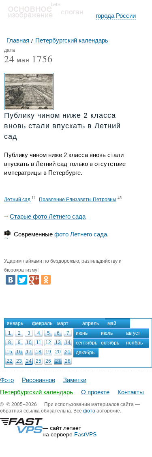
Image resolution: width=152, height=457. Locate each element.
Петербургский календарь (36, 392)
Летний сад (17, 199)
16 (19, 352)
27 (58, 361)
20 (58, 352)
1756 (42, 58)
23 (19, 361)
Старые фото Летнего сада (48, 216)
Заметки (74, 379)
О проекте (95, 392)
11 (38, 342)
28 (68, 361)
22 (9, 361)
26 (48, 361)
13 (58, 342)
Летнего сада (88, 234)
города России (116, 15)
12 (48, 342)
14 (68, 342)
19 (48, 352)
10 (29, 342)
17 (29, 352)
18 (38, 352)
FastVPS (85, 434)
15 (9, 352)
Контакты (131, 392)
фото (61, 234)
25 (38, 361)
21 (68, 352)
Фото (7, 379)
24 (29, 361)
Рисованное (38, 379)
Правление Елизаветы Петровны (77, 199)
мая (17, 60)
